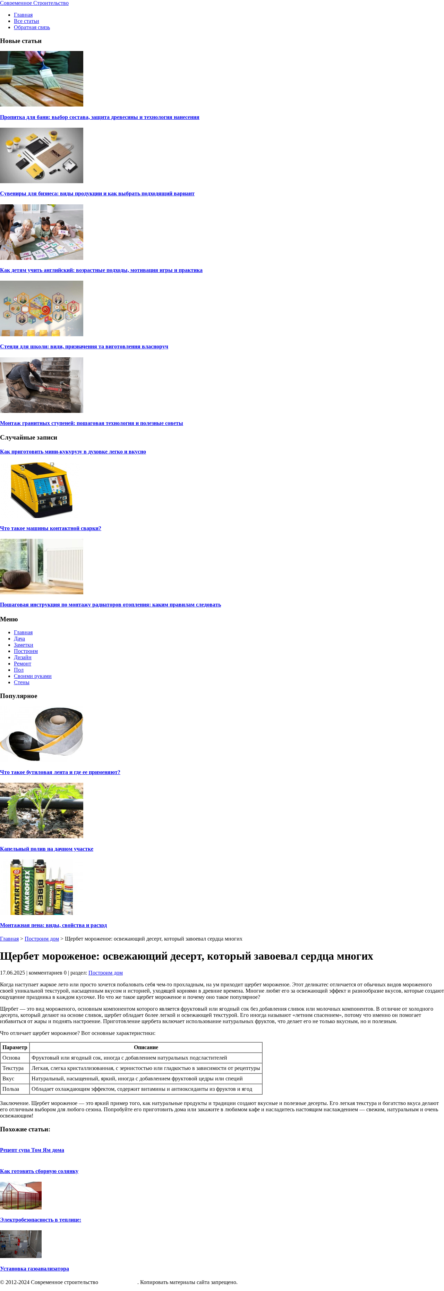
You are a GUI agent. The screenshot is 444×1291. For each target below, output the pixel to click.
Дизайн (23, 657)
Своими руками (33, 676)
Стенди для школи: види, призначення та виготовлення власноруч (84, 346)
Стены (21, 682)
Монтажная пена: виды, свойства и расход (53, 925)
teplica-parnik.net (118, 1282)
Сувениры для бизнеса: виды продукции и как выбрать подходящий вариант (97, 193)
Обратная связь (32, 27)
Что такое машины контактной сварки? (50, 528)
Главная (23, 15)
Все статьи (26, 21)
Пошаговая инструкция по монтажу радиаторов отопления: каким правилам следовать (110, 605)
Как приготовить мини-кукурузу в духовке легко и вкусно (73, 452)
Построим (26, 651)
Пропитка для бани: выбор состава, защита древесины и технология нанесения (99, 117)
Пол (19, 670)
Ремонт (22, 663)
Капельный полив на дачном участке (46, 849)
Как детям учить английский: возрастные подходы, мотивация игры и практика (101, 270)
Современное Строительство (34, 3)
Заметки (23, 645)
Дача (19, 639)
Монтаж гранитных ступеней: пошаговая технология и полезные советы (91, 423)
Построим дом (42, 939)
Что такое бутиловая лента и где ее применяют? (60, 772)
